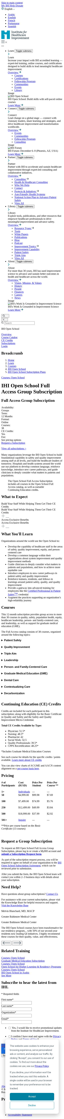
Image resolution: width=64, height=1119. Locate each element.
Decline (32, 1105)
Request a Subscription (13, 443)
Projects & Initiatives (25, 191)
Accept (32, 1096)
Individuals (24, 791)
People (17, 289)
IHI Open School (17, 369)
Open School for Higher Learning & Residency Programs (31, 966)
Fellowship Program (24, 81)
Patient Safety (21, 252)
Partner (12, 157)
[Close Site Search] (4, 319)
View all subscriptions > (13, 448)
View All (19, 203)
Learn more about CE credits (27, 760)
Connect (12, 108)
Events (17, 87)
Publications (20, 237)
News (17, 297)
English (12, 17)
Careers (18, 294)
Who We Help (21, 185)
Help (13, 5)
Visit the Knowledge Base (14, 905)
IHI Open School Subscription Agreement (31, 864)
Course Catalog (9, 337)
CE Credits (7, 340)
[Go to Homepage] (15, 38)
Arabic (11, 14)
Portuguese (13, 23)
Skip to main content (12, 2)
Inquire (22, 820)
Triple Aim (20, 255)
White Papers (21, 234)
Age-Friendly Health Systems (29, 194)
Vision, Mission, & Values (28, 283)
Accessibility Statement (20, 1114)
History (18, 286)
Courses (18, 75)
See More (6, 975)
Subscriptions (8, 343)
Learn (11, 50)
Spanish (12, 26)
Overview (13, 72)
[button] (32, 510)
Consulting (20, 142)
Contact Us (52, 894)
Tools (17, 231)
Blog (17, 240)
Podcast (18, 243)
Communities (21, 84)
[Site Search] (5, 316)
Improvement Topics (25, 246)
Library (18, 90)
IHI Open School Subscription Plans (27, 372)
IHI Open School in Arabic (15, 972)
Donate (19, 5)
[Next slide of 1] (17, 943)
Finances (19, 291)
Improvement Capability (27, 249)
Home (11, 360)
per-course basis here (28, 768)
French (11, 20)
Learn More (14, 105)
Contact (18, 188)
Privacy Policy (42, 1066)
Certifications (21, 78)
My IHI (5, 5)
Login (4, 346)
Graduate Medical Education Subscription (23, 960)
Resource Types (23, 228)
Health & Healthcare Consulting (31, 182)
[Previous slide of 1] (6, 943)
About (11, 261)
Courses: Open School (13, 377)
